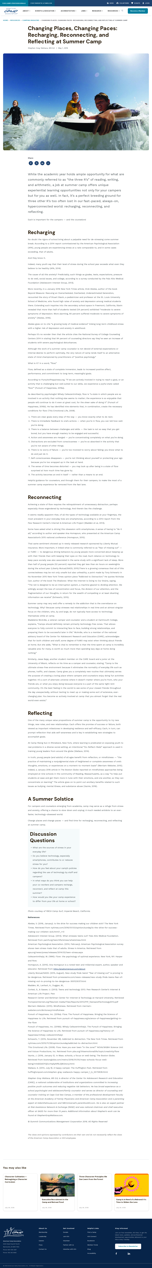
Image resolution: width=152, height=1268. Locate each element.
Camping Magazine (30, 20)
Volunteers (124, 3)
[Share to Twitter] (37, 163)
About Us (43, 1228)
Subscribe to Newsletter (128, 1246)
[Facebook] (116, 1253)
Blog (89, 1249)
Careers (41, 1240)
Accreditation (68, 11)
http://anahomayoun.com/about (69, 969)
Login (147, 3)
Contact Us (43, 1249)
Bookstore (91, 1240)
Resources (113, 11)
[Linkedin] (129, 1253)
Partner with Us (68, 1245)
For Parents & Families (41, 3)
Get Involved (68, 1228)
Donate (137, 3)
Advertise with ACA (69, 1249)
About (26, 11)
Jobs (83, 11)
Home (5, 20)
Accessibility (91, 1253)
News (112, 3)
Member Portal (92, 1245)
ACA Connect (91, 1236)
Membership (43, 1232)
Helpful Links (93, 1228)
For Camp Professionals (14, 3)
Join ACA (66, 1236)
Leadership (42, 1236)
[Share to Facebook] (31, 163)
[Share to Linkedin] (42, 163)
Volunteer (66, 1240)
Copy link (48, 163)
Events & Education (44, 11)
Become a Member (137, 11)
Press (40, 1245)
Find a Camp (91, 1232)
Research (96, 11)
